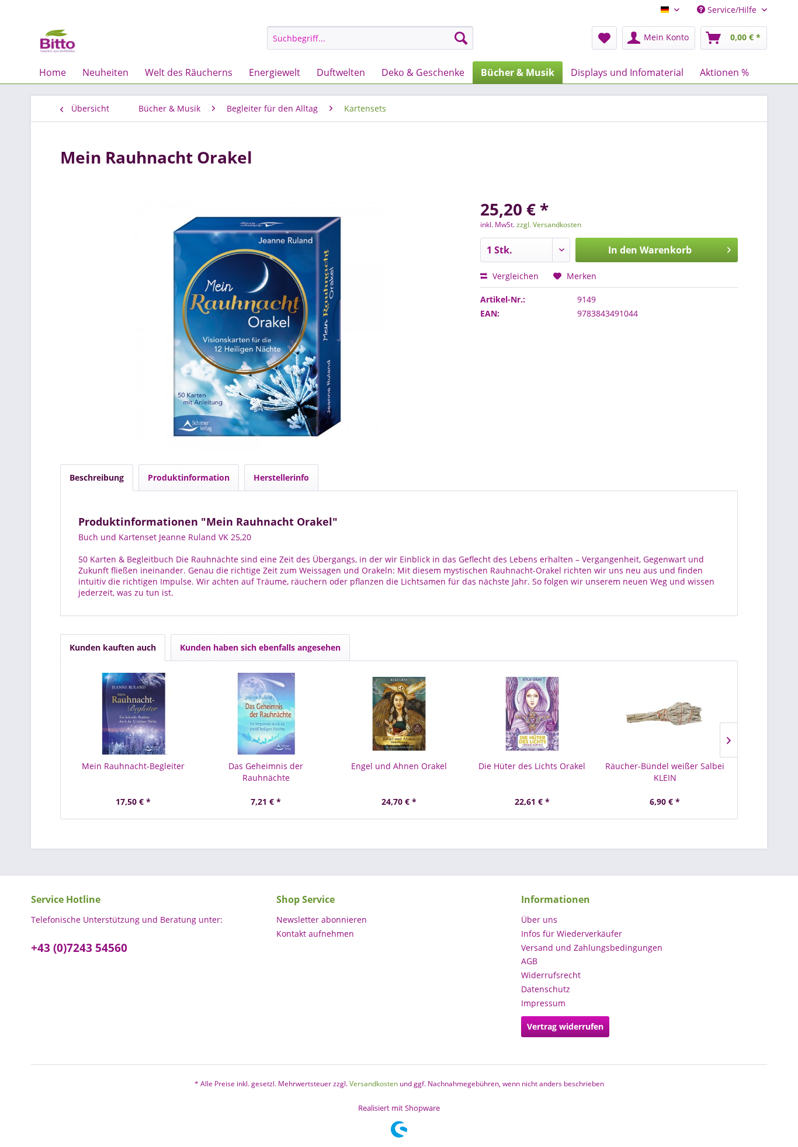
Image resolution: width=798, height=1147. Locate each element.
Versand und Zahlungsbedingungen (591, 947)
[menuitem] (370, 38)
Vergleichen (514, 275)
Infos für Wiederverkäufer (571, 933)
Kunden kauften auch (113, 647)
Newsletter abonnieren (321, 919)
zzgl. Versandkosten (548, 225)
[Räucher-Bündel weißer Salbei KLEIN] (665, 714)
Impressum (543, 1003)
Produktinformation (189, 477)
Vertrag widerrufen (565, 1026)
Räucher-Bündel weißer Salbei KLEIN (664, 771)
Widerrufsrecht (551, 975)
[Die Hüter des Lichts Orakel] (532, 714)
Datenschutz (545, 989)
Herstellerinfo (281, 477)
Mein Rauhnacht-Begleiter (133, 765)
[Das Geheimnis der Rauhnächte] (266, 714)
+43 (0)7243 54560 (79, 947)
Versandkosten (373, 1084)
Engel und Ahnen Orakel (399, 765)
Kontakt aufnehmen (315, 933)
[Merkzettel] (604, 38)
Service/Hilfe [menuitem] (732, 9)
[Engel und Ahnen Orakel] (399, 714)
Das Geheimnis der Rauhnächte (265, 771)
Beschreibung (97, 477)
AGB (529, 961)
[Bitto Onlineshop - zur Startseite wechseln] (57, 40)
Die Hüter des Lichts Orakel (531, 765)
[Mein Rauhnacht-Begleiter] (133, 714)
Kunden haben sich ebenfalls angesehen (260, 647)
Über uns (539, 919)
